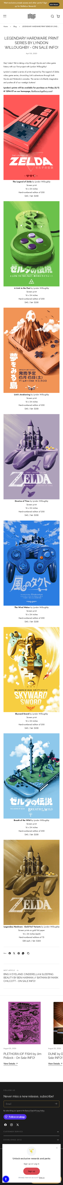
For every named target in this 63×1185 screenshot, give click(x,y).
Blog (15, 26)
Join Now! (53, 4)
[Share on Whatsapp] (23, 953)
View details (9, 1063)
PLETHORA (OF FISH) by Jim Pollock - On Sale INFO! (22, 1055)
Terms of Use (29, 1111)
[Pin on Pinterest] (18, 953)
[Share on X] (14, 953)
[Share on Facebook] (9, 953)
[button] (4, 16)
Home (6, 26)
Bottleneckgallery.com (41, 91)
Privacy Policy (39, 1111)
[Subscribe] (56, 1104)
